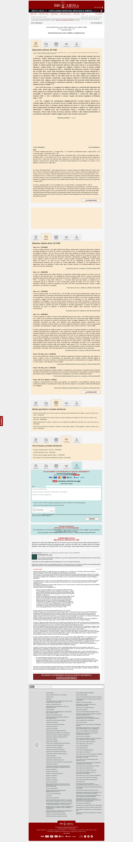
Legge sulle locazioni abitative (85, 707)
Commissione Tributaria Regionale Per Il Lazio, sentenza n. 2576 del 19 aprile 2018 (78, 364)
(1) (50, 84)
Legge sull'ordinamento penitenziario (87, 731)
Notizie (56, 46)
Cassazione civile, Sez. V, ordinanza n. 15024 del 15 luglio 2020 (83, 287)
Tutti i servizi (98, 14)
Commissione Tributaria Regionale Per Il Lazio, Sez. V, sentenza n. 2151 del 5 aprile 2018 (77, 376)
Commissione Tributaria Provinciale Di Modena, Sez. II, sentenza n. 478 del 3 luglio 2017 (77, 387)
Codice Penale (54, 14)
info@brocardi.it (58, 831)
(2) (52, 84)
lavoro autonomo (82, 574)
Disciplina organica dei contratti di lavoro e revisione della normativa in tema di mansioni (59, 800)
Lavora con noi (66, 833)
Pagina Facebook (85, 835)
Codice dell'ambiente (52, 741)
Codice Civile (33, 14)
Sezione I (62, 20)
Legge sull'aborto (51, 769)
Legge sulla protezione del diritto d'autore (89, 697)
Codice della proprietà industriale (56, 751)
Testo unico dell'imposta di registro (86, 779)
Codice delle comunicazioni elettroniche (58, 743)
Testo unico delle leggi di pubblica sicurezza (89, 754)
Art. (37, 23)
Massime (46, 46)
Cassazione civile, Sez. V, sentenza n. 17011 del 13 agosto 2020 (83, 268)
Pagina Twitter (88, 835)
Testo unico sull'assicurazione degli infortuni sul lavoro (86, 757)
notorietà (44, 606)
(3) (53, 84)
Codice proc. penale (65, 14)
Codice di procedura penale (54, 715)
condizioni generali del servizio (55, 502)
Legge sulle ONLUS (81, 722)
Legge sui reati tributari (83, 736)
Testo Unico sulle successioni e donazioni (88, 775)
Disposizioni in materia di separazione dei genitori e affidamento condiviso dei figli (58, 767)
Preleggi (48, 699)
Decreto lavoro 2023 (52, 771)
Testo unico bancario (82, 745)
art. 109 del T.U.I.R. (74, 623)
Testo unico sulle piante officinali (86, 770)
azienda (88, 658)
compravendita (61, 600)
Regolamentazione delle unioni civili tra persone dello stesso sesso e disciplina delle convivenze (58, 785)
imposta (95, 580)
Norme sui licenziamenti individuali (56, 814)
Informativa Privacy (66, 831)
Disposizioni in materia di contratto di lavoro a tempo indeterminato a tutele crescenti (59, 804)
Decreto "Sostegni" (51, 775)
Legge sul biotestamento (53, 793)
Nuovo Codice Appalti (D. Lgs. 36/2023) (56, 695)
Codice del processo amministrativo (56, 737)
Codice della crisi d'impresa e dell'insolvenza (59, 762)
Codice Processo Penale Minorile (55, 720)
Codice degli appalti (52, 764)
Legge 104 (48, 795)
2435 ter (78, 89)
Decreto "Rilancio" (51, 777)
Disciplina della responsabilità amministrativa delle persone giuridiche (87, 718)
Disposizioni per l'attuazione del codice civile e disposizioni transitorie (59, 702)
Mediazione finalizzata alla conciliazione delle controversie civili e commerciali (88, 728)
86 (51, 660)
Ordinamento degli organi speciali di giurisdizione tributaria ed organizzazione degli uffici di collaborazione (88, 800)
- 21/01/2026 (52, 457)
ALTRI (82, 14)
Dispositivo (35, 239)
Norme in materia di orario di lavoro (56, 816)
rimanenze (38, 593)
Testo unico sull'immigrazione (84, 750)
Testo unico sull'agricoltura (84, 768)
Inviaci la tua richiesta (43, 532)
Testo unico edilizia (81, 748)
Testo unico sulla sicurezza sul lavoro (87, 766)
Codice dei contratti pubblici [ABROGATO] (57, 735)
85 (59, 657)
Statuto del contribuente (83, 803)
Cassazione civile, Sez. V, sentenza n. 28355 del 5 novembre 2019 (82, 350)
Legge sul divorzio (51, 782)
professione (36, 578)
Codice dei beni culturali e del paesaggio (58, 732)
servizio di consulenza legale (55, 544)
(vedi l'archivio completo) (66, 483)
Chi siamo (79, 831)
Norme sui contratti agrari (84, 702)
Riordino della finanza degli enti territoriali (89, 805)
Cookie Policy (74, 831)
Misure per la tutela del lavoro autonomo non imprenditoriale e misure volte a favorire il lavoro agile (59, 807)
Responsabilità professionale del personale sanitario (86, 705)
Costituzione (76, 14)
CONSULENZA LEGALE (95, 17)
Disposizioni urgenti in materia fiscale (87, 790)
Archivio (84, 831)
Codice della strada (52, 722)
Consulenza (77, 46)
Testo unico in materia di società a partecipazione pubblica (86, 773)
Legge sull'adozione (52, 788)
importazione (37, 576)
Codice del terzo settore (53, 757)
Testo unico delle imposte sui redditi (48, 19)
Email (33, 486)
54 (94, 574)
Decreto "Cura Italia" (52, 779)
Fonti (37, 19)
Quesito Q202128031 (75, 552)
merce (66, 591)
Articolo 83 (77, 20)
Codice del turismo (51, 739)
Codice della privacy (52, 726)
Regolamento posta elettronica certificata (88, 807)
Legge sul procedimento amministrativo (87, 711)
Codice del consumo (52, 728)
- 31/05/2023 (49, 455)
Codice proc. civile (44, 14)
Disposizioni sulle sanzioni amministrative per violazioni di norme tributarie (88, 796)
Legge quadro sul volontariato (85, 720)
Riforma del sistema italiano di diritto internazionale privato (87, 734)
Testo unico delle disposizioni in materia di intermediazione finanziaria (88, 763)
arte (95, 576)
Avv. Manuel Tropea (71, 828)
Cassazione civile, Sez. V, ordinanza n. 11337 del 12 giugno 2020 (83, 310)
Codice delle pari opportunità (55, 745)
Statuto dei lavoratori (52, 797)
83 (65, 571)
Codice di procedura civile (53, 704)
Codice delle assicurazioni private (56, 730)
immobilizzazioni (56, 602)
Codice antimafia (51, 755)
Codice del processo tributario (55, 724)
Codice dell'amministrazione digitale (56, 753)
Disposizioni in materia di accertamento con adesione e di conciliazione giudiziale (88, 793)
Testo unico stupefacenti (83, 752)
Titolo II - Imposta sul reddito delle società (58, 52)
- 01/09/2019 (47, 450)
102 (86, 612)
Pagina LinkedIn (92, 835)
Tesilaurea (66, 46)
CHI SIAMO (84, 17)
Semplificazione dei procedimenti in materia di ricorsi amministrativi (88, 714)
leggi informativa (81, 502)
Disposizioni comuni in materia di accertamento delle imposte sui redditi (87, 784)
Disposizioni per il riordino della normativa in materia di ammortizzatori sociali (59, 811)
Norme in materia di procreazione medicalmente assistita (55, 791)
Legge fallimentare (81, 695)
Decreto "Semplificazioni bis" (54, 773)
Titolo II (66, 19)
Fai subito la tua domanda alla (66, 676)
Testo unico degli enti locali (84, 743)
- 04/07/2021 (44, 452)
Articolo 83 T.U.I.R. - (55, 552)
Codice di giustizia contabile (54, 747)
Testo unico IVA (80, 781)
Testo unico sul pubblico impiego (85, 741)
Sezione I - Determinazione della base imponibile (46, 53)
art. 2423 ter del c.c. (52, 619)
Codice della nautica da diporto (55, 749)
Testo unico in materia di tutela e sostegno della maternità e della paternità (88, 739)
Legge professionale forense (85, 692)
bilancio (88, 619)
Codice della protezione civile (55, 760)
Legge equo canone (81, 709)
